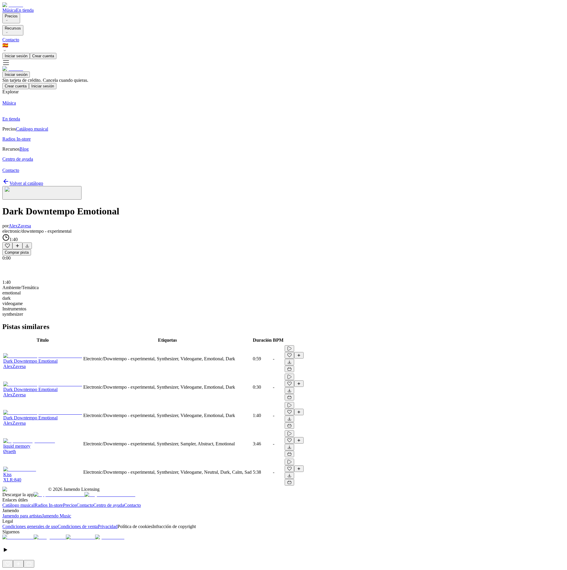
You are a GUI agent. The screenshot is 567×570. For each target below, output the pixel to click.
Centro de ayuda (108, 505)
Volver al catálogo (26, 183)
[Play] (42, 193)
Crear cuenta (43, 56)
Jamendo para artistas (22, 515)
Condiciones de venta (78, 526)
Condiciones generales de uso (30, 526)
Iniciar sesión (16, 56)
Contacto (10, 39)
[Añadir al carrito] (289, 369)
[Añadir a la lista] (17, 245)
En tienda (25, 10)
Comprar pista (17, 252)
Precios (11, 16)
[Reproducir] (289, 348)
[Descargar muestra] (27, 245)
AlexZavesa (20, 225)
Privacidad (108, 526)
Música (9, 10)
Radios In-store (49, 505)
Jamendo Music (56, 515)
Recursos (13, 28)
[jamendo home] (12, 4)
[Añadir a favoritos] (7, 245)
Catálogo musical (18, 505)
